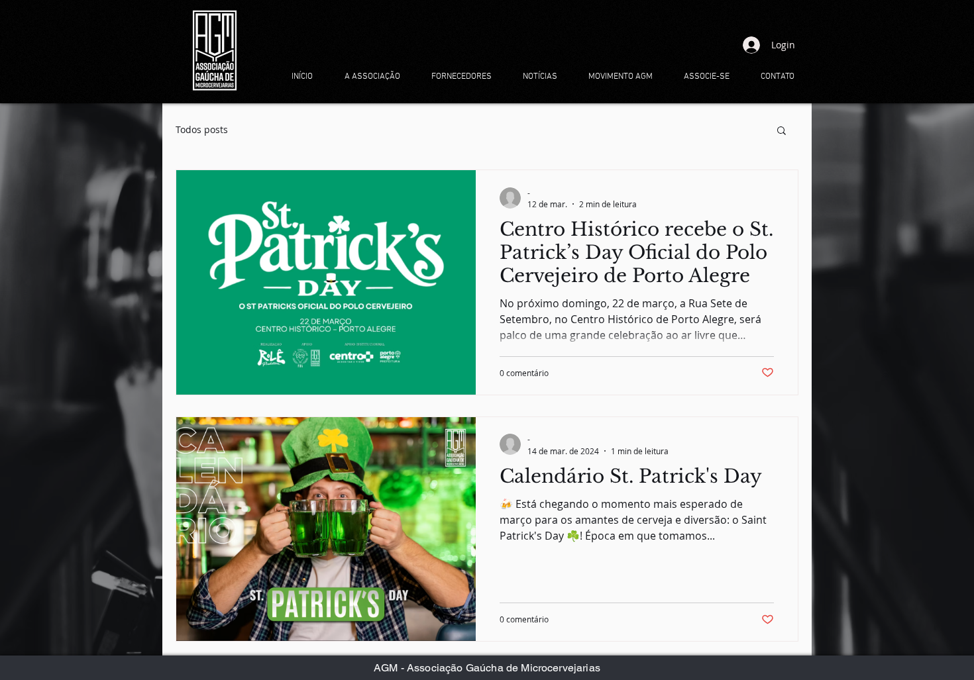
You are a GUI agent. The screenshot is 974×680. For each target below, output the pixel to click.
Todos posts (202, 129)
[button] (781, 131)
